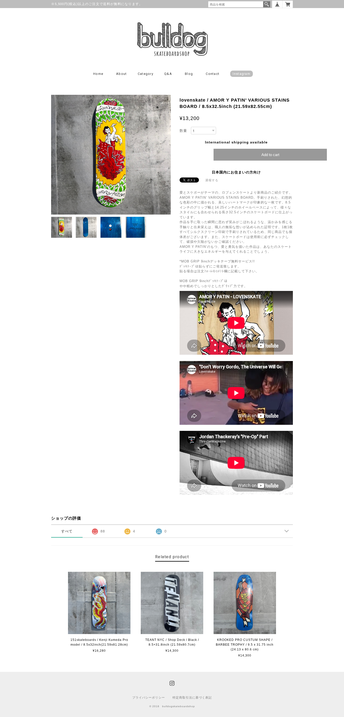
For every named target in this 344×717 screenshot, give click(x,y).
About (121, 74)
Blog (189, 74)
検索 (266, 4)
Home (98, 74)
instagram (241, 74)
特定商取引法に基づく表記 (192, 697)
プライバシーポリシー (148, 697)
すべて (67, 531)
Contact (212, 74)
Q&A (168, 74)
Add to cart (270, 155)
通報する (211, 180)
